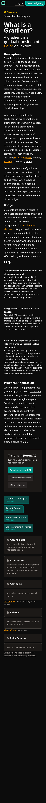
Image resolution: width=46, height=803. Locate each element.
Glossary (12, 12)
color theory (10, 176)
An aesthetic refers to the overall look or (22, 594)
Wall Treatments (22, 157)
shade (35, 81)
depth (38, 92)
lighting (28, 161)
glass (22, 229)
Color (8, 46)
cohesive (17, 441)
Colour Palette (10, 652)
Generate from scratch (20, 477)
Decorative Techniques (17, 16)
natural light (10, 244)
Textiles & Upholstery (16, 518)
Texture (25, 46)
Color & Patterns (13, 509)
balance (37, 176)
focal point (35, 391)
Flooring (8, 161)
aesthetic (13, 195)
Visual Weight (10, 630)
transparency (19, 88)
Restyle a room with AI (20, 470)
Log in (19, 3)
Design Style (9, 601)
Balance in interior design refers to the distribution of (23, 623)
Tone (37, 142)
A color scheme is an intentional (21, 647)
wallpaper (9, 213)
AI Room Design (17, 485)
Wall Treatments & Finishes (18, 528)
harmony (13, 179)
